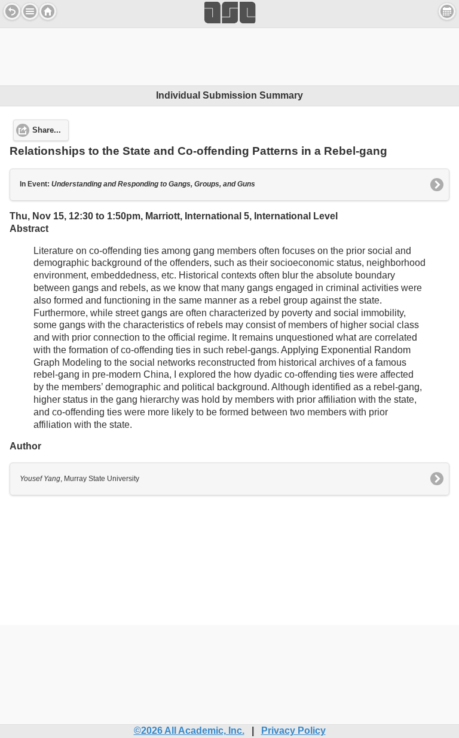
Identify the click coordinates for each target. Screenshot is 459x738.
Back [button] (12, 11)
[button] (30, 11)
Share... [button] (46, 130)
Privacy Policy (293, 730)
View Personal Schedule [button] (447, 11)
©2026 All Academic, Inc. (189, 730)
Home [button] (48, 11)
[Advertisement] (229, 55)
